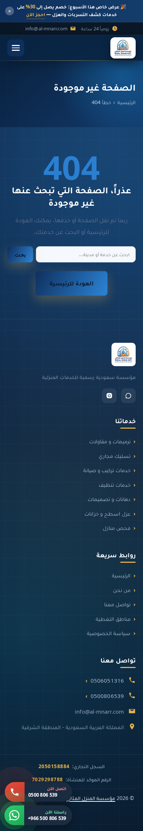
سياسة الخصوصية (109, 633)
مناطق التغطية (113, 618)
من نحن (122, 589)
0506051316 (107, 680)
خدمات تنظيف (115, 484)
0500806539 (107, 695)
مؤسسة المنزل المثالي (90, 797)
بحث (20, 254)
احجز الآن (35, 14)
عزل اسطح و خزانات (107, 513)
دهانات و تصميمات (109, 498)
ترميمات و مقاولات (110, 441)
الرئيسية (126, 102)
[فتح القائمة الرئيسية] (15, 47)
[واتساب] (128, 395)
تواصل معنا (117, 604)
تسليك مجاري (115, 455)
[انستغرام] (109, 395)
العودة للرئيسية (72, 283)
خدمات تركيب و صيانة (107, 470)
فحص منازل (117, 527)
